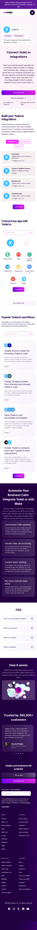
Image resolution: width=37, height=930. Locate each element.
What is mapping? (10, 647)
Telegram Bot (8, 271)
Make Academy (6, 862)
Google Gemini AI (29, 272)
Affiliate (3, 882)
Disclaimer (22, 882)
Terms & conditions (24, 875)
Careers (21, 865)
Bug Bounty (22, 886)
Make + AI (4, 822)
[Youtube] (28, 909)
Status (3, 845)
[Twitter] (18, 909)
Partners (3, 886)
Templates (22, 825)
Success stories (23, 822)
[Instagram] (14, 909)
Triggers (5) (26, 141)
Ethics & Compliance (25, 889)
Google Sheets (7, 259)
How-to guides (23, 818)
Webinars (4, 879)
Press (20, 872)
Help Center (5, 869)
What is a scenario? (10, 628)
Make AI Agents (6, 825)
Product (3, 818)
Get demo (4, 839)
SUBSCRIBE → (6, 807)
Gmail (18, 259)
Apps (2, 829)
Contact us (22, 869)
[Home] (8, 12)
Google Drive (18, 271)
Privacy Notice (26, 802)
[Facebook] (9, 909)
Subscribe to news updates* (11, 789)
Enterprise (4, 842)
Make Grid (4, 832)
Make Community (6, 865)
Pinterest (13, 283)
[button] (8, 35)
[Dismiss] (34, 4)
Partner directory (24, 829)
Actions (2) (18, 146)
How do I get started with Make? (15, 619)
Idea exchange (23, 832)
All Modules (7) (12, 141)
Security (3, 889)
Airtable (24, 283)
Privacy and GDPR (24, 879)
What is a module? (10, 637)
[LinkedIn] (23, 909)
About (20, 862)
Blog (2, 875)
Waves (3, 849)
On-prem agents (6, 892)
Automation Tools (24, 835)
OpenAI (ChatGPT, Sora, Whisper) (29, 260)
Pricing (3, 835)
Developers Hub (6, 872)
